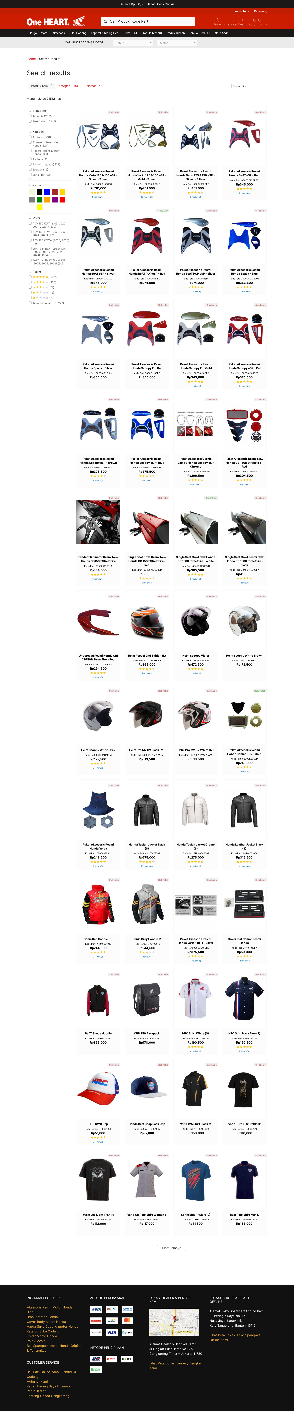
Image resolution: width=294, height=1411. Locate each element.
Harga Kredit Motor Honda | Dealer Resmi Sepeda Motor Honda (56, 21)
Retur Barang (36, 1391)
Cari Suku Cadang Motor (84, 42)
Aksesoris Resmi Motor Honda (50, 1307)
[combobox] (148, 21)
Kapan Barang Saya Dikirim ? (48, 1386)
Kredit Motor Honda (42, 1336)
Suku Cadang (78, 33)
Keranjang (260, 11)
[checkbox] (32, 192)
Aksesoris (58, 33)
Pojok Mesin (36, 1341)
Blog (30, 1312)
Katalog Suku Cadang (43, 1331)
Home (31, 59)
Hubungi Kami (37, 1381)
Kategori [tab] (68, 86)
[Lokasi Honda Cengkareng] (174, 1334)
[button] (258, 86)
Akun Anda (242, 11)
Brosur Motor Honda (42, 1317)
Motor (44, 33)
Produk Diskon (175, 33)
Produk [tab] (41, 86)
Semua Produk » (199, 33)
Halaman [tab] (93, 86)
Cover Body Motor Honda (46, 1322)
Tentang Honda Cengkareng (48, 1396)
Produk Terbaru (151, 33)
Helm (126, 33)
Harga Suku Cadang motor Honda (52, 1326)
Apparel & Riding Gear (105, 33)
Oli (135, 33)
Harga (33, 33)
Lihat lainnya (171, 1248)
